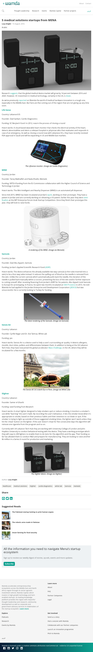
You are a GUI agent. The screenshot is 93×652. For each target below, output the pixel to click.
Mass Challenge (55, 348)
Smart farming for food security (24, 532)
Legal (50, 600)
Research (35, 11)
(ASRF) (47, 267)
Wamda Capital (55, 11)
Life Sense (6, 110)
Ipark (50, 195)
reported (22, 100)
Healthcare (7, 486)
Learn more (24, 609)
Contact (88, 3)
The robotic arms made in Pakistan (26, 522)
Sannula (5, 254)
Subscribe (9, 564)
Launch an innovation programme (60, 629)
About (81, 3)
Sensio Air (6, 325)
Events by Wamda (8, 625)
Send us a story (53, 617)
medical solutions (20, 486)
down (68, 96)
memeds (77, 486)
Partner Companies (55, 595)
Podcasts (5, 617)
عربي (89, 11)
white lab (58, 486)
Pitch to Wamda (54, 633)
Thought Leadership (21, 11)
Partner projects (70, 11)
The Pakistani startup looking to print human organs (33, 512)
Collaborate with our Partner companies (63, 625)
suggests (14, 93)
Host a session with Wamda (58, 621)
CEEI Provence (70, 285)
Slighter (5, 393)
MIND (4, 170)
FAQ (49, 591)
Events (44, 11)
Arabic (4, 27)
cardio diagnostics (45, 486)
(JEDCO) (73, 287)
